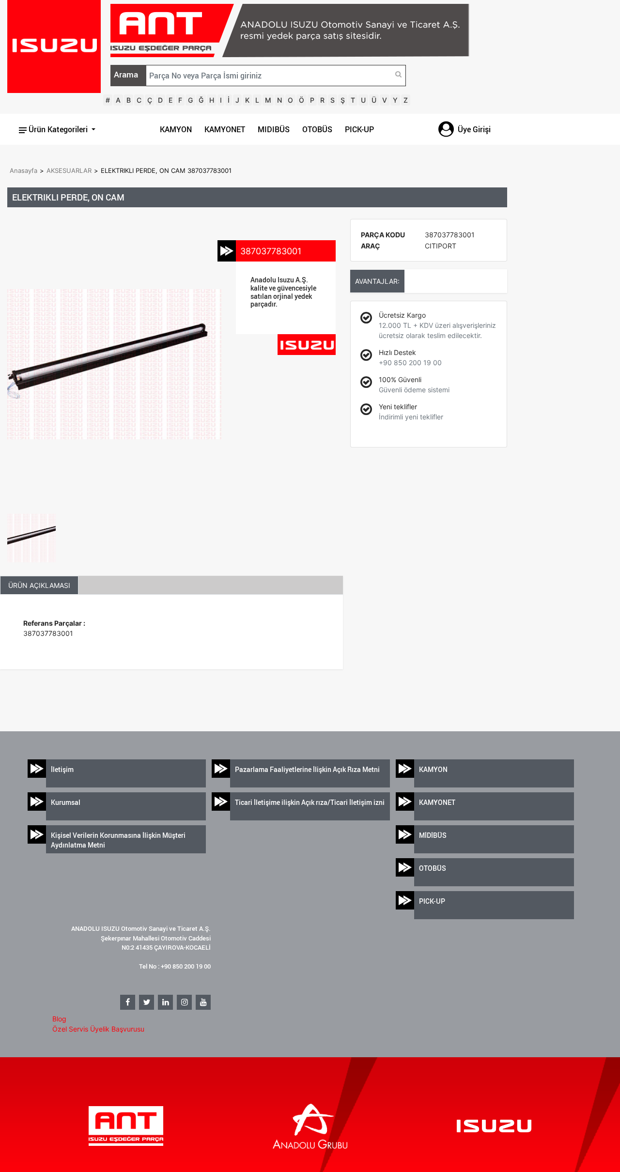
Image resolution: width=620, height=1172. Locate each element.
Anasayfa (23, 170)
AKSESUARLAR (69, 170)
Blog (59, 1019)
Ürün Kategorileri (58, 129)
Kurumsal (65, 802)
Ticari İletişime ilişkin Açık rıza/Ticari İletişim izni (310, 802)
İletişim (62, 769)
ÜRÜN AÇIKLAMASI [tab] (39, 585)
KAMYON (176, 129)
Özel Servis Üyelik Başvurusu (98, 1029)
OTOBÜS (317, 129)
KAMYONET (224, 129)
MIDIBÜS (274, 129)
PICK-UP (359, 129)
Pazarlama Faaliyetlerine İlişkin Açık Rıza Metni (307, 769)
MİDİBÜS (433, 835)
